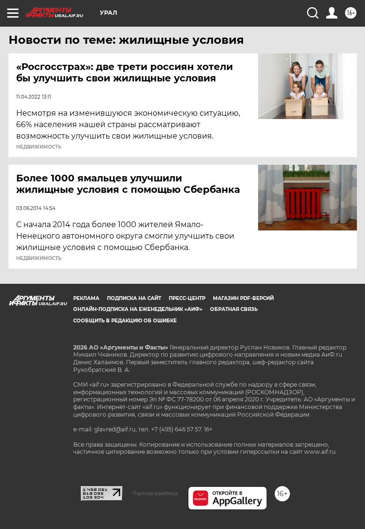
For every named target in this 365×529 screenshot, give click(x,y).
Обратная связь (234, 309)
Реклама (86, 298)
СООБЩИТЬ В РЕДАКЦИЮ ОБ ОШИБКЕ (125, 321)
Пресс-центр (187, 298)
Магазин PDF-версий (243, 298)
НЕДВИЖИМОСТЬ (38, 147)
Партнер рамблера (155, 493)
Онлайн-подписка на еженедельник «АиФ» (137, 309)
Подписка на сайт (134, 298)
